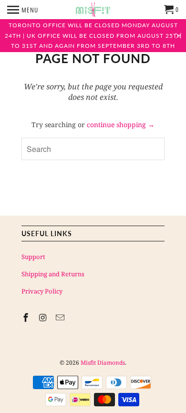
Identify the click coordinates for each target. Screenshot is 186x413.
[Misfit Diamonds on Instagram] (44, 317)
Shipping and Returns (52, 274)
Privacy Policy (41, 291)
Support (33, 256)
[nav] (22, 9)
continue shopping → (121, 124)
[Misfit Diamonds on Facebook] (26, 317)
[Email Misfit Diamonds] (61, 317)
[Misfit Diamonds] (93, 9)
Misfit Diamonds (103, 363)
